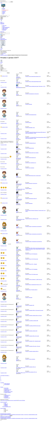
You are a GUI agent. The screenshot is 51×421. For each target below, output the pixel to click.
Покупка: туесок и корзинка (30, 359)
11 (16, 204)
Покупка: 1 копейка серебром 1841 (31, 330)
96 (16, 134)
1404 (17, 227)
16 (16, 368)
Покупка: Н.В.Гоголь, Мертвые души (31, 218)
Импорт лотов (6, 390)
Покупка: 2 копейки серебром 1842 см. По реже (33, 315)
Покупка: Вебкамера (28, 203)
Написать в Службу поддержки (5, 416)
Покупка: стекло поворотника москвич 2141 (33, 76)
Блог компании (7, 384)
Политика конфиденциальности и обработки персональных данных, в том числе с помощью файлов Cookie (18, 414)
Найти (2, 17)
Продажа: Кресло (28, 122)
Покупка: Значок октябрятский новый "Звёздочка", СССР (35, 86)
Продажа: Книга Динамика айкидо (31, 289)
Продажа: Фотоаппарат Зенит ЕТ (31, 198)
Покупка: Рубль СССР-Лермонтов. (31, 253)
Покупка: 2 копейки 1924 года (30, 366)
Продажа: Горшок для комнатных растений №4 (33, 226)
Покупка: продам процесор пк (30, 157)
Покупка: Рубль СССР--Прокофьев (31, 269)
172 (16, 83)
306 (16, 360)
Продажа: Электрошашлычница (30, 114)
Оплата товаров (3, 408)
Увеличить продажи (7, 389)
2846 (17, 250)
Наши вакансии (7, 383)
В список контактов (24, 55)
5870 (21, 87)
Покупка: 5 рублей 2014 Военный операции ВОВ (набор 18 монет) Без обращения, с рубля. (35, 133)
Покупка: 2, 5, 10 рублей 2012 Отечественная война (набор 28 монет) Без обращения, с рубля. (36, 138)
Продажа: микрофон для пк (30, 127)
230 (16, 129)
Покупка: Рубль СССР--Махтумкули (31, 274)
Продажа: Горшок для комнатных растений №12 (33, 241)
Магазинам (6, 396)
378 (16, 95)
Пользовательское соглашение (5, 413)
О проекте (2, 382)
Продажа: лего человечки (29, 167)
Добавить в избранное (11, 55)
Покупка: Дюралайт (28, 297)
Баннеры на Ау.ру (7, 395)
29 (16, 159)
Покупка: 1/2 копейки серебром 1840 (31, 320)
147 (1, 49)
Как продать (6, 388)
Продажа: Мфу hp (28, 188)
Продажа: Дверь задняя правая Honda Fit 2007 (33, 81)
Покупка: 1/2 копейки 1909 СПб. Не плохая (32, 325)
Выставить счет (7, 397)
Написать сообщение (4, 55)
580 (16, 212)
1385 (17, 144)
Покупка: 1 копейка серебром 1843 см (31, 351)
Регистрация (2, 38)
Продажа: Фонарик (28, 104)
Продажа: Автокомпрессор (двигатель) (32, 93)
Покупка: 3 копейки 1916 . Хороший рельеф (32, 341)
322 (16, 286)
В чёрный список (18, 55)
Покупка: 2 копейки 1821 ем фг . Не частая (32, 346)
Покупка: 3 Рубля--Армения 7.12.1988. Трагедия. (33, 279)
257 (16, 164)
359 (16, 149)
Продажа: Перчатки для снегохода (31, 183)
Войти (1, 36)
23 (16, 255)
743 (16, 220)
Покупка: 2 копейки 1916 (29, 305)
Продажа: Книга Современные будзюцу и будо (33, 284)
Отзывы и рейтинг (7, 392)
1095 (17, 306)
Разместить (2, 22)
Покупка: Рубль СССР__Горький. (31, 264)
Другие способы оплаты (6, 406)
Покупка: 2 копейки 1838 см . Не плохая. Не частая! (34, 310)
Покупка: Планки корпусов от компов (31, 152)
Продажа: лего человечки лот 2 (30, 162)
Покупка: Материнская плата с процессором (33, 175)
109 (16, 177)
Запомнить (3, 34)
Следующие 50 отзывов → (4, 375)
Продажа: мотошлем (28, 193)
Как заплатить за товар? (8, 391)
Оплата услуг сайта (3, 402)
